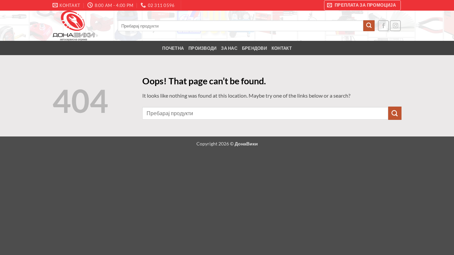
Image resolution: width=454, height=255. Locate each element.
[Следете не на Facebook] (383, 25)
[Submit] (369, 26)
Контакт (282, 48)
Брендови (254, 48)
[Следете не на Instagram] (395, 25)
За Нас (229, 48)
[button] (362, 5)
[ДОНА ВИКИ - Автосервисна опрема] (80, 26)
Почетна (173, 48)
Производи (202, 48)
